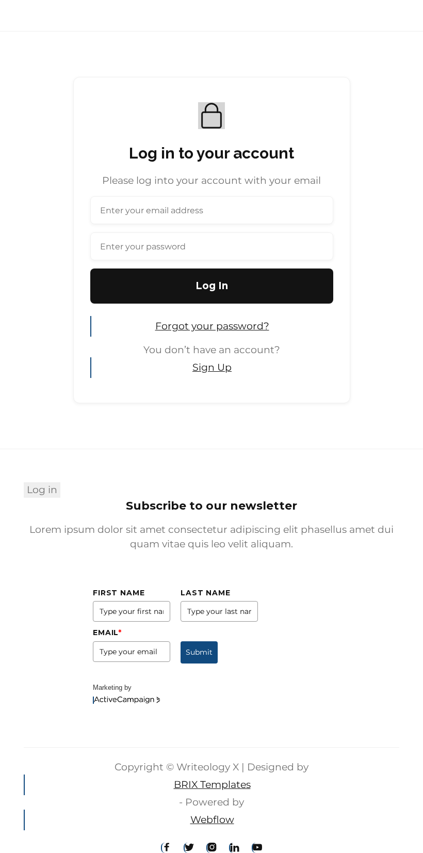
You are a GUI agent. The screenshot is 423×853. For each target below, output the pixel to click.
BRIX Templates (212, 785)
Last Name (206, 592)
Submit (199, 652)
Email (107, 632)
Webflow (212, 820)
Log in (42, 490)
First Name (118, 592)
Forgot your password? (212, 326)
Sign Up (212, 367)
